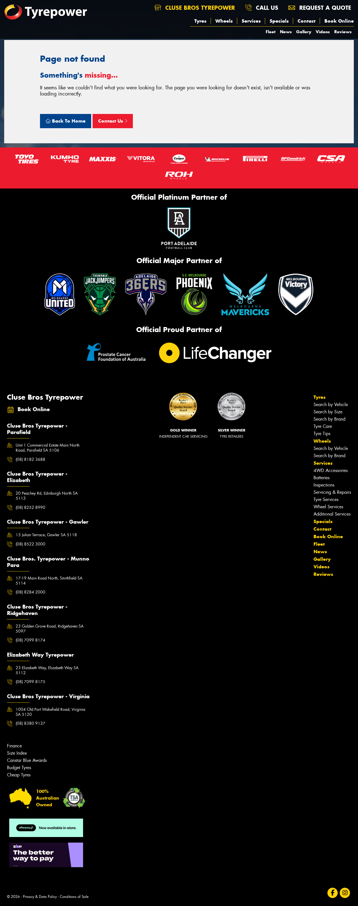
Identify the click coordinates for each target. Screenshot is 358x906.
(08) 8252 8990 (30, 507)
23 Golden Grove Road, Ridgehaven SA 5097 (50, 629)
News (286, 31)
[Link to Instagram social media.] (345, 893)
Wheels (224, 21)
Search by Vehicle (331, 404)
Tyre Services (326, 499)
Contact (306, 21)
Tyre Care (323, 426)
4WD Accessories (331, 470)
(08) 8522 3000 (30, 544)
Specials (279, 21)
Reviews (343, 31)
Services (251, 21)
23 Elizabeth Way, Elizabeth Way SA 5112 (47, 670)
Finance (14, 746)
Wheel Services (328, 507)
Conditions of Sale (74, 896)
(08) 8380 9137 (30, 723)
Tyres (200, 21)
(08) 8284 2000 (30, 592)
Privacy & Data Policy (40, 896)
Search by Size (328, 412)
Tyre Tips (322, 434)
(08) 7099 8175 (30, 681)
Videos (323, 31)
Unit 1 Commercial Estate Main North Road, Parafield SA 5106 (47, 448)
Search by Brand (329, 419)
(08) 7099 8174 (30, 640)
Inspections (324, 485)
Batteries (321, 478)
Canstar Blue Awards (27, 760)
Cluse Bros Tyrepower (199, 7)
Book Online (339, 21)
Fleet (270, 31)
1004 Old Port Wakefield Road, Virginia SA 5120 (50, 712)
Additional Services (332, 514)
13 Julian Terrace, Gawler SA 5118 (46, 534)
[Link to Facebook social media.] (333, 893)
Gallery (303, 31)
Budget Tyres (19, 768)
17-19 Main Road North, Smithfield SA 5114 (49, 581)
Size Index (17, 753)
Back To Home (68, 121)
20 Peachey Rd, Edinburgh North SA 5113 (47, 496)
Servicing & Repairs (332, 492)
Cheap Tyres (18, 775)
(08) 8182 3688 (30, 459)
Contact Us (111, 121)
